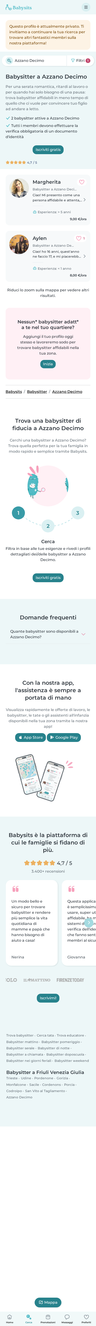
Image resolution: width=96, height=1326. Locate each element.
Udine (26, 1078)
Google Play (66, 737)
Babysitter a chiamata (24, 1055)
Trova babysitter (20, 1036)
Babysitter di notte (54, 1048)
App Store (33, 737)
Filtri (82, 60)
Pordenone (43, 1078)
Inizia (48, 364)
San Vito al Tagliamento (45, 1091)
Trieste (12, 1078)
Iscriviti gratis (48, 149)
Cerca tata (45, 1036)
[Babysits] (19, 7)
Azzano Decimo (19, 1097)
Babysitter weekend (72, 1061)
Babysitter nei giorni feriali (28, 1061)
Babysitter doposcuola (65, 1055)
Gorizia (62, 1078)
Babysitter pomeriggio (60, 1042)
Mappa (51, 1302)
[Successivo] (88, 923)
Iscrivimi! (48, 998)
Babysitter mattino (22, 1042)
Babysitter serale (20, 1048)
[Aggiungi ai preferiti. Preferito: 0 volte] (82, 182)
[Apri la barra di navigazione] (86, 7)
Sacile (34, 1085)
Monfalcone (16, 1085)
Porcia (69, 1085)
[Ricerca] (9, 60)
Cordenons (51, 1085)
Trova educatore (70, 1036)
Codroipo (14, 1091)
